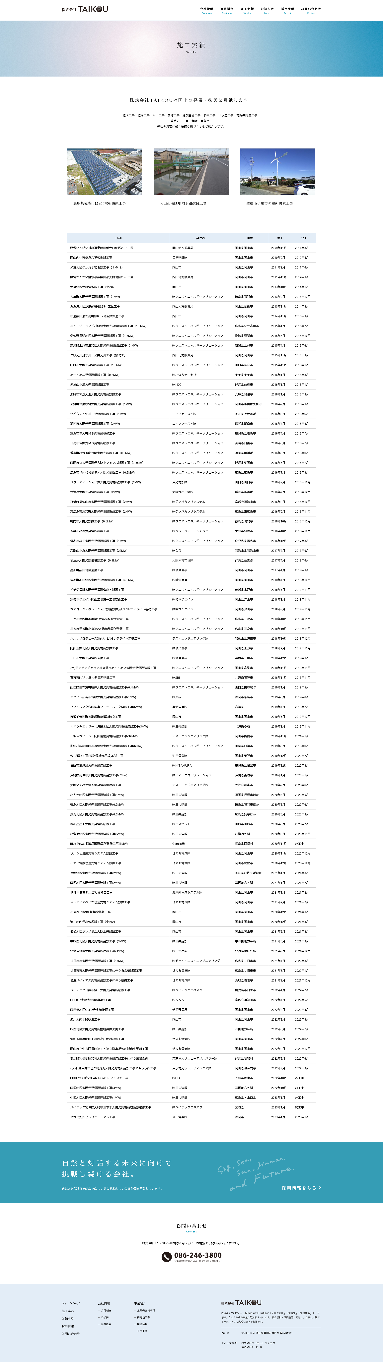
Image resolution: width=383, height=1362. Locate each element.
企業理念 (106, 1310)
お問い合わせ (71, 1333)
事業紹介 (140, 1303)
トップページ (71, 1303)
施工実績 (68, 1311)
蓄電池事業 (143, 1317)
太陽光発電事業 (146, 1310)
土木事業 (142, 1331)
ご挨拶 (105, 1317)
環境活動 (142, 1324)
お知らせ (68, 1318)
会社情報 (104, 1303)
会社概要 (106, 1324)
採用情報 (68, 1326)
